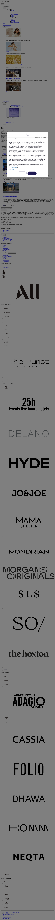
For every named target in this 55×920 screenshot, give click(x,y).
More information (13, 167)
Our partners (11, 169)
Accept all (32, 173)
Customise (22, 173)
